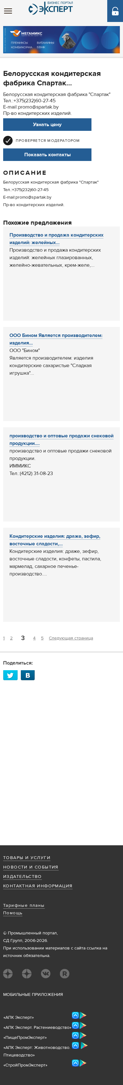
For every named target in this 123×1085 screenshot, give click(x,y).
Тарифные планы (24, 905)
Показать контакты (47, 155)
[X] (12, 675)
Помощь (12, 913)
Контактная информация (38, 886)
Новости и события (31, 867)
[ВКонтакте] (29, 675)
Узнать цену (47, 124)
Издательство (22, 876)
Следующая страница (71, 638)
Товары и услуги (26, 858)
